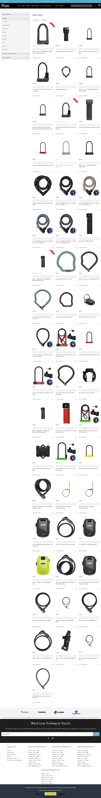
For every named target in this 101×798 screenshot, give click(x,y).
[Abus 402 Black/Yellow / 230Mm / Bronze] (89, 451)
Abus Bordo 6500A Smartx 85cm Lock (64, 51)
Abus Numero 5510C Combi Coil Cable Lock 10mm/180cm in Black (66, 583)
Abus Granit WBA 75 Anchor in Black (87, 317)
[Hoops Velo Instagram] (52, 738)
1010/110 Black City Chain (61, 89)
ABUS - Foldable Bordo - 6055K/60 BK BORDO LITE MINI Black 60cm (41, 431)
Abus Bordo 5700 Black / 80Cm (86, 241)
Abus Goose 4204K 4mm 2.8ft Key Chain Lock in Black (65, 393)
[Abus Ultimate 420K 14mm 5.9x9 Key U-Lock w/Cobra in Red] (66, 337)
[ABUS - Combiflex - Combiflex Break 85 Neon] (42, 565)
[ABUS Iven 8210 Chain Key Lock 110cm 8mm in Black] (42, 185)
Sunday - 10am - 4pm (57, 762)
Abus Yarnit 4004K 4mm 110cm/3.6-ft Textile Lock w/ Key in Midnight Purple (66, 242)
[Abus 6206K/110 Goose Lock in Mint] (66, 261)
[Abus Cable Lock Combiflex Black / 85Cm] (89, 527)
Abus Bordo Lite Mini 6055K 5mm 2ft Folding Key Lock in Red (66, 431)
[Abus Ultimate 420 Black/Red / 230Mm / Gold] (89, 337)
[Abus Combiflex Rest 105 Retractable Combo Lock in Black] (42, 527)
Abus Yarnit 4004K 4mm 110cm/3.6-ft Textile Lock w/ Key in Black (66, 204)
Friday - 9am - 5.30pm (33, 758)
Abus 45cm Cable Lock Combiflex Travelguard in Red (86, 507)
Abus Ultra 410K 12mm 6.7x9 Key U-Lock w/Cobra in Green (88, 431)
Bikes (19, 5)
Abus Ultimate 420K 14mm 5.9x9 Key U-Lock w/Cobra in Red (66, 355)
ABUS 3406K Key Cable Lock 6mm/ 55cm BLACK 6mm (41, 697)
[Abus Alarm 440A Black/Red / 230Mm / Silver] (42, 147)
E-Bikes (23, 5)
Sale (53, 5)
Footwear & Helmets (35, 5)
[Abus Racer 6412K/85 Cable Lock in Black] (42, 602)
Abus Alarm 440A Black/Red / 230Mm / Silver (42, 165)
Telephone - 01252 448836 (34, 764)
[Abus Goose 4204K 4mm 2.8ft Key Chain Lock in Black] (66, 375)
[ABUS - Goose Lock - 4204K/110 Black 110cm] (89, 261)
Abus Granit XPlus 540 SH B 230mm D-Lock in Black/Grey (66, 128)
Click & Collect (10, 752)
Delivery (93, 1)
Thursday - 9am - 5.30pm (34, 756)
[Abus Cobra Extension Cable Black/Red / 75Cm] (89, 640)
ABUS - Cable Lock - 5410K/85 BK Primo (88, 620)
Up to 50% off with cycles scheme (48, 1)
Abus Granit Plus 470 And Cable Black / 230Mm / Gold (64, 166)
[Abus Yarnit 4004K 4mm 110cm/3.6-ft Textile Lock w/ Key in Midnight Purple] (66, 223)
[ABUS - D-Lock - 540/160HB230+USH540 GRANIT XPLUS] (89, 72)
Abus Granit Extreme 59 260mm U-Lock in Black (88, 52)
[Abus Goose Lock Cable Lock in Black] (66, 299)
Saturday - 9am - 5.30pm (83, 760)
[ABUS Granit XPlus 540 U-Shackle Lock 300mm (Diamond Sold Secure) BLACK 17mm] (42, 110)
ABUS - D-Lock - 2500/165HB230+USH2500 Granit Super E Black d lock (42, 52)
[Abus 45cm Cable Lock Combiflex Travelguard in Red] (89, 489)
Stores (90, 1)
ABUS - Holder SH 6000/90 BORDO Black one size (66, 659)
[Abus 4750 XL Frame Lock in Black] (89, 375)
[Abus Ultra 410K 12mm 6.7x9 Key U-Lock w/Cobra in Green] (89, 413)
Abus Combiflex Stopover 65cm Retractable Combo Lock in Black (89, 583)
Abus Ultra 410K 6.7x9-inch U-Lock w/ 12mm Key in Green (66, 469)
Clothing (28, 5)
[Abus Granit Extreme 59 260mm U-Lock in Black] (89, 34)
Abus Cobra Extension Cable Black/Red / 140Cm (65, 621)
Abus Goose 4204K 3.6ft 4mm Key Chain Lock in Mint (41, 318)
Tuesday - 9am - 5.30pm (33, 752)
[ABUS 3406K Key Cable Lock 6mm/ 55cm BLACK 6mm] (42, 678)
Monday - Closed (45, 773)
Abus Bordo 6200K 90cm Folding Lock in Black (89, 127)
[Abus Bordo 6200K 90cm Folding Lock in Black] (89, 110)
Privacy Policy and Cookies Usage (14, 760)
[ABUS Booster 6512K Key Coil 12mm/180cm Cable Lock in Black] (42, 489)
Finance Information (11, 754)
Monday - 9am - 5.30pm (57, 750)
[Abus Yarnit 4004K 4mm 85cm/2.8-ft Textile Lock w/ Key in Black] (42, 337)
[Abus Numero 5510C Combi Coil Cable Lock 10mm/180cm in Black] (66, 565)
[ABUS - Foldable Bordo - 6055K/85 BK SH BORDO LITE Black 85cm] (42, 261)
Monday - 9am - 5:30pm (82, 750)
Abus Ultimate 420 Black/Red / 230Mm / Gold (89, 354)
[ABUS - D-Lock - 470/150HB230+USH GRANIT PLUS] (89, 147)
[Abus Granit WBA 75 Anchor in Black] (89, 299)
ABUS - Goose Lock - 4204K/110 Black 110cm (89, 279)
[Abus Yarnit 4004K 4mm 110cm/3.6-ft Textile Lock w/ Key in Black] (66, 185)
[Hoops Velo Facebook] (48, 738)
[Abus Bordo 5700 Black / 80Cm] (89, 223)
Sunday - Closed (32, 762)
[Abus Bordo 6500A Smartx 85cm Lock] (66, 34)
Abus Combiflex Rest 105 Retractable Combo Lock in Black (42, 545)
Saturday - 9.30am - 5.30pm (34, 760)
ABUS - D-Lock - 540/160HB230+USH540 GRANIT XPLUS (88, 90)
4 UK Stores (4, 1)
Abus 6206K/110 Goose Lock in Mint (64, 279)
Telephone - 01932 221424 (83, 764)
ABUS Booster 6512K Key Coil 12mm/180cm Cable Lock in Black (42, 507)
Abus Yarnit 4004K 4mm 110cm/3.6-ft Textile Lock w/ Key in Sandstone (89, 204)
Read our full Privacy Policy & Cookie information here (50, 790)
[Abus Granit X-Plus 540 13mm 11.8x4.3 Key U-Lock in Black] (42, 72)
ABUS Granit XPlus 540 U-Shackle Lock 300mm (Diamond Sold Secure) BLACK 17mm (42, 128)
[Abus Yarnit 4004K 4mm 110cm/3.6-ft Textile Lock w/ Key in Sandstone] (89, 185)
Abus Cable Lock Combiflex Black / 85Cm (88, 544)
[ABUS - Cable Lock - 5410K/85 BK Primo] (89, 602)
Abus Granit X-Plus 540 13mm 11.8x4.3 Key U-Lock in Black (42, 90)
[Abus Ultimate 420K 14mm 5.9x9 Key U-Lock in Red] (42, 375)
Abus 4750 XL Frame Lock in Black (86, 392)
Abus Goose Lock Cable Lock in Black (64, 317)
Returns (97, 1)
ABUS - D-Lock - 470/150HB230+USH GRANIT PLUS (87, 166)
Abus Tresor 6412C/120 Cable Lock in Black (65, 544)
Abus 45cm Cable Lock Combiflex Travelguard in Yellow (63, 507)
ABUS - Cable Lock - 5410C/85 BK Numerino (42, 658)
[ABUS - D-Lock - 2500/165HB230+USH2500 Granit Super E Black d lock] (42, 34)
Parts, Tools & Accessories (46, 5)
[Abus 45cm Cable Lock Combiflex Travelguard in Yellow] (66, 489)
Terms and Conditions (12, 758)
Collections (61, 5)
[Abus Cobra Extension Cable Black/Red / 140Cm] (66, 602)
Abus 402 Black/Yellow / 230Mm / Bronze (88, 468)
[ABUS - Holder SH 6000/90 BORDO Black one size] (66, 640)
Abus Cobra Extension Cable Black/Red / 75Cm (88, 659)
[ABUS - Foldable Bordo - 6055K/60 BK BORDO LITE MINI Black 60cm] (42, 413)
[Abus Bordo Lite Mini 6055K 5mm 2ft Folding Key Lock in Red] (66, 413)
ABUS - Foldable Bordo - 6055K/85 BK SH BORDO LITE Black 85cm (41, 280)
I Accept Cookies (50, 793)
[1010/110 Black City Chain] (66, 72)
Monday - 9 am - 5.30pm (33, 750)
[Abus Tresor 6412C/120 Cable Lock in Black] (66, 527)
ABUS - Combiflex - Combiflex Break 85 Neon (41, 583)
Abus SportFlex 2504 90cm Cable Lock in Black (41, 469)
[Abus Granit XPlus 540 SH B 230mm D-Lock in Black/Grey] (66, 110)
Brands (56, 5)
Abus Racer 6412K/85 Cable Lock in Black (41, 620)
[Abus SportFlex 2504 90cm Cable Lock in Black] (42, 451)
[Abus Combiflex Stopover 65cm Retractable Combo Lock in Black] (89, 565)
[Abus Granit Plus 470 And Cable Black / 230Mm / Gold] (66, 147)
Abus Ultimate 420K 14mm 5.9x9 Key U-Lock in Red (42, 393)
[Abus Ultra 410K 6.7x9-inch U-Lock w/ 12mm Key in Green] (66, 451)
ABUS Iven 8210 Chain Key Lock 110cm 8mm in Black (42, 204)
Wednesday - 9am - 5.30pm (34, 754)
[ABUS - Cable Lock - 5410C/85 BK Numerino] (42, 640)
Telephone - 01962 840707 (58, 764)
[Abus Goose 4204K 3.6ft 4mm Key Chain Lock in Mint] (42, 299)
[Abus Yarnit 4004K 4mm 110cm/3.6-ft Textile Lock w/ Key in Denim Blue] (42, 223)
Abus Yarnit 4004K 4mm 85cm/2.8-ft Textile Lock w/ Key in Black (42, 355)
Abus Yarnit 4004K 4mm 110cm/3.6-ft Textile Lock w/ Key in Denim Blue (42, 242)
